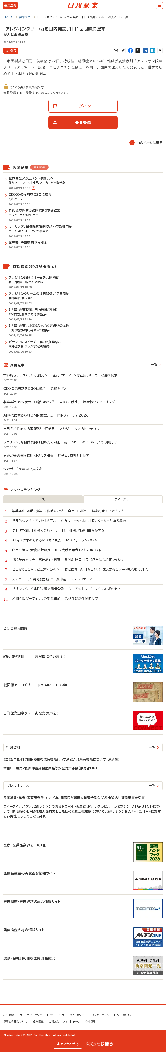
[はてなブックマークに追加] (152, 50)
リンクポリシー (125, 1015)
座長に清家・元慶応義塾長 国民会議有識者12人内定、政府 (57, 550)
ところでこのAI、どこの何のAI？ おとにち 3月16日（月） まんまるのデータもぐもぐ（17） (80, 569)
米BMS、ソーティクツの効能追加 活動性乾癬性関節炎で (55, 598)
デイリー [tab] (43, 499)
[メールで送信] (115, 50)
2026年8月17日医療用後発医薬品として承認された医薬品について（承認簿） (61, 759)
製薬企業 (25, 17)
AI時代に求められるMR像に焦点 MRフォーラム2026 (46, 415)
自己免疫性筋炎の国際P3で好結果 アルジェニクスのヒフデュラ (51, 428)
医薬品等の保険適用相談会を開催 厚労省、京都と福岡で (46, 455)
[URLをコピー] (123, 50)
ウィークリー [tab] (123, 499)
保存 (13, 50)
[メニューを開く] (159, 5)
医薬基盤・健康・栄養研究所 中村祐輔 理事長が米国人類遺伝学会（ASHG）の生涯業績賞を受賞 (74, 797)
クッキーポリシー (102, 1015)
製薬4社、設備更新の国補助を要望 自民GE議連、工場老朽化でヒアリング (59, 402)
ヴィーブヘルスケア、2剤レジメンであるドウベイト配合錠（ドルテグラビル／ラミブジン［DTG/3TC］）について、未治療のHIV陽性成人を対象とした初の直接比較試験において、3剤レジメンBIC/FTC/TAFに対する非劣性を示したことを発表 (82, 811)
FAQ (76, 1021)
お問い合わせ (66, 1044)
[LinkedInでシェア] (145, 50)
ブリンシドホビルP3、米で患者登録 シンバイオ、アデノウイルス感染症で (66, 588)
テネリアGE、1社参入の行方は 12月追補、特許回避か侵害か (58, 530)
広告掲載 (38, 1021)
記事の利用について (15, 1021)
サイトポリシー (78, 1015)
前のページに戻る (150, 142)
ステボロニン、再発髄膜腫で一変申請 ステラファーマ (52, 579)
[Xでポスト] (137, 50)
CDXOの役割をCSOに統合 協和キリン (34, 388)
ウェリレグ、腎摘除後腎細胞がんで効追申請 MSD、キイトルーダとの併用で (60, 442)
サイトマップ (57, 1015)
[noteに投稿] (160, 50)
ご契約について (58, 1021)
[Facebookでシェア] (130, 50)
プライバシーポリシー (32, 1015)
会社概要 (90, 1021)
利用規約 (8, 1015)
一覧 (154, 364)
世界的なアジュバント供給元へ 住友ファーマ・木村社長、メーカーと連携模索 (60, 375)
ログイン (83, 106)
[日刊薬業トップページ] (83, 5)
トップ (9, 17)
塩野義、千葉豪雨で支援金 (25, 469)
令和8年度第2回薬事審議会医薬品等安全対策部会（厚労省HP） (50, 768)
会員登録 (10, 5)
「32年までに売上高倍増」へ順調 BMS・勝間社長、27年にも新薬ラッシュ (68, 559)
